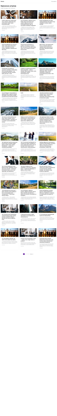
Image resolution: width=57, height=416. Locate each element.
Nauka (2, 1)
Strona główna (53, 1)
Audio (22, 92)
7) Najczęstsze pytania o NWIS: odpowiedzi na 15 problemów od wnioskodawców (28, 215)
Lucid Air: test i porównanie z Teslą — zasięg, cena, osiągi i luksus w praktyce (28, 240)
